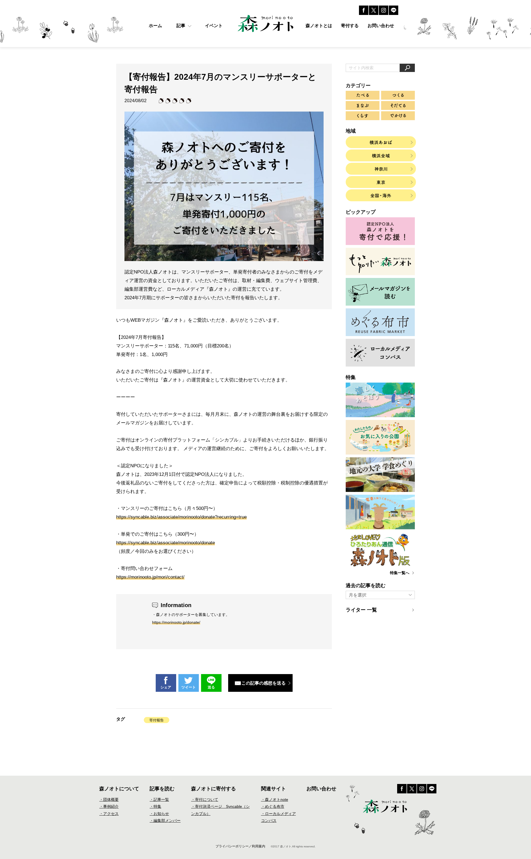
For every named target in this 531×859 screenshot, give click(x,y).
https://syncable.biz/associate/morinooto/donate (165, 542)
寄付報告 (156, 720)
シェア (165, 687)
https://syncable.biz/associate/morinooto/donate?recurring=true (181, 517)
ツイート (188, 687)
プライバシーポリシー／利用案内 (240, 846)
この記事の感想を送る (263, 683)
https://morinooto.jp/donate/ (176, 622)
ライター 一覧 (361, 609)
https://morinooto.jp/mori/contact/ (150, 577)
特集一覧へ (399, 573)
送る (211, 687)
